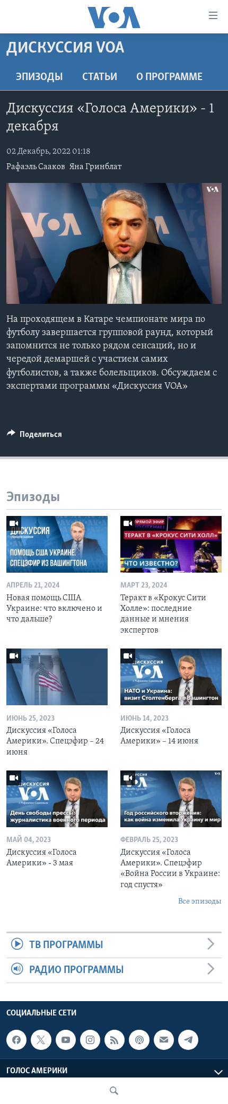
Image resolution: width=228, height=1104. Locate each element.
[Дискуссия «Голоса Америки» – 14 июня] (171, 677)
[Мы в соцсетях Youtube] (66, 1040)
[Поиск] (114, 1090)
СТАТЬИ (99, 77)
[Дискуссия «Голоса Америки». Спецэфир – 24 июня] (57, 677)
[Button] (34, 437)
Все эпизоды (200, 902)
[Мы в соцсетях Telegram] (188, 1040)
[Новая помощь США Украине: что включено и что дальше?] (57, 544)
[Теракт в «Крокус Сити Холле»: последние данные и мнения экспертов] (171, 544)
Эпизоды (39, 77)
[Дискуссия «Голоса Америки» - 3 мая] (57, 798)
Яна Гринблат (95, 167)
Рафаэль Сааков (35, 167)
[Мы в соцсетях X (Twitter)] (41, 1040)
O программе (169, 77)
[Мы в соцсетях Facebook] (16, 1040)
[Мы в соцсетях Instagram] (90, 1040)
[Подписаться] (164, 1040)
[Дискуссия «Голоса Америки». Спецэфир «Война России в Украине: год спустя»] (171, 798)
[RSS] (114, 1040)
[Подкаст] (139, 1040)
